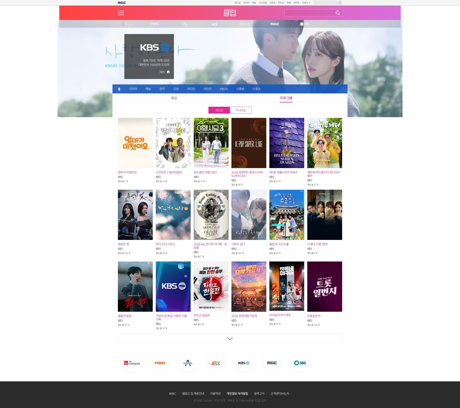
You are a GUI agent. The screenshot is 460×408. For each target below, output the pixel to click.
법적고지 (259, 393)
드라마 (246, 2)
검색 (337, 13)
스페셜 (240, 89)
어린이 (207, 89)
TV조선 (124, 24)
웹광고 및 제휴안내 (193, 393)
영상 (174, 98)
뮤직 (162, 89)
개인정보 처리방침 (237, 393)
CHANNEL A (184, 24)
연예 (289, 2)
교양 (175, 89)
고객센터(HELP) (279, 393)
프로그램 (286, 98)
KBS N (224, 89)
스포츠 (272, 2)
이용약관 (215, 393)
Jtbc (214, 24)
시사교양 (263, 2)
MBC (274, 24)
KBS (244, 24)
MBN (154, 24)
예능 (254, 2)
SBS (304, 24)
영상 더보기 (230, 338)
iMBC (172, 393)
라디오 (281, 2)
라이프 (296, 2)
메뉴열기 (121, 13)
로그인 (238, 2)
